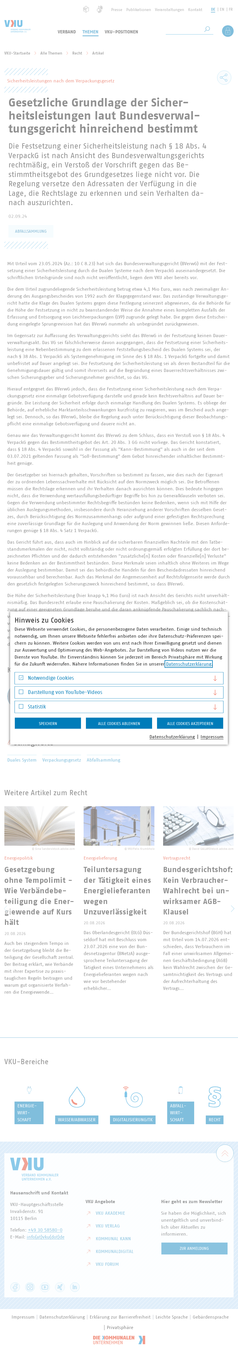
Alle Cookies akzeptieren (190, 724)
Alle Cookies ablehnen (119, 724)
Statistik (37, 706)
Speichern (48, 724)
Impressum (212, 736)
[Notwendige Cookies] (21, 679)
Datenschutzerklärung (188, 663)
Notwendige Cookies (51, 678)
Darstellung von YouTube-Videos (65, 692)
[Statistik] (21, 707)
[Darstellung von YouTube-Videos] (21, 693)
